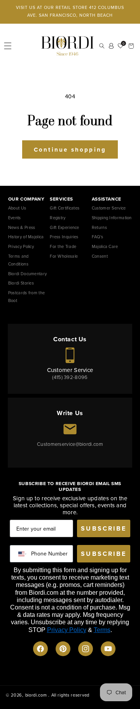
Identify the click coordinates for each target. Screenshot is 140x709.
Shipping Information (112, 218)
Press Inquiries (64, 237)
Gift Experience (64, 227)
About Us (17, 208)
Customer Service (109, 208)
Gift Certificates (64, 208)
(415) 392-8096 (70, 377)
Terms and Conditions (18, 260)
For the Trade (63, 246)
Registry (57, 218)
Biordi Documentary (27, 274)
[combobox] (20, 553)
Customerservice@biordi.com (70, 444)
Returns (99, 227)
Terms (102, 630)
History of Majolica (26, 237)
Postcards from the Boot (26, 297)
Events (14, 218)
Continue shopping (70, 149)
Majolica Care (105, 246)
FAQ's (97, 237)
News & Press (21, 227)
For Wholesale (64, 256)
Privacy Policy (21, 246)
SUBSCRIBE (103, 528)
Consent (100, 256)
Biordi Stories (21, 283)
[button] (7, 45)
